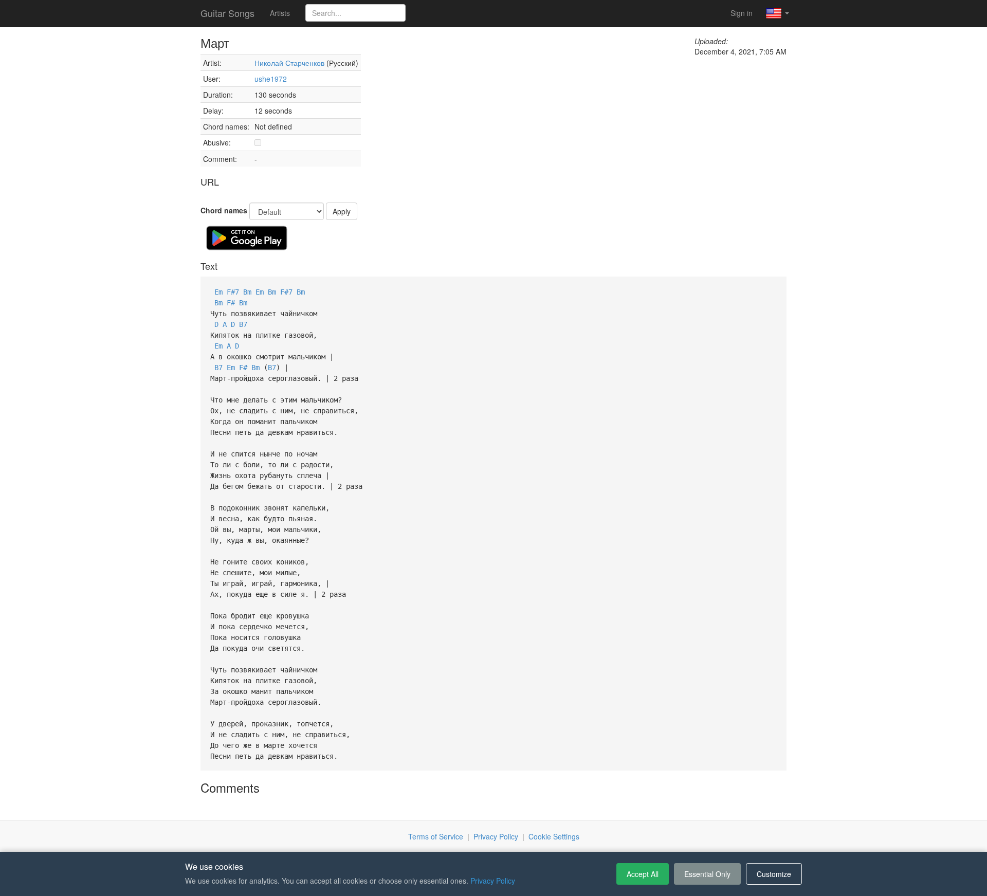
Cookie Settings (553, 836)
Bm (247, 292)
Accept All (643, 874)
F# (231, 303)
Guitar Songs (227, 13)
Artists (280, 13)
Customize (774, 874)
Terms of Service (435, 836)
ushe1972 (270, 79)
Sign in (741, 13)
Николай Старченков (290, 63)
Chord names (223, 210)
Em (218, 292)
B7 (243, 324)
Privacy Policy (495, 836)
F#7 (233, 292)
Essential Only (707, 874)
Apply (342, 211)
